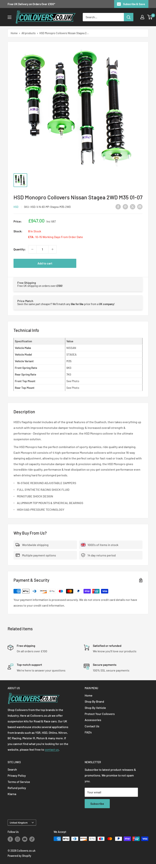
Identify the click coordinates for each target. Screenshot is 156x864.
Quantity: (20, 249)
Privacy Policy (17, 775)
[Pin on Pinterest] (125, 206)
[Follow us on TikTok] (32, 839)
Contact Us (92, 726)
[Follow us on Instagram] (17, 839)
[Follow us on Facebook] (10, 839)
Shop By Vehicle (95, 707)
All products (28, 33)
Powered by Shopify (19, 855)
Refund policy (17, 788)
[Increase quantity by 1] (53, 249)
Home (14, 33)
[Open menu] (9, 17)
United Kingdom (19, 822)
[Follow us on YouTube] (24, 839)
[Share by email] (139, 206)
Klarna (12, 794)
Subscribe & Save (134, 4)
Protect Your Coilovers (100, 714)
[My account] (142, 17)
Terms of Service (19, 782)
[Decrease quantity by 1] (32, 249)
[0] (150, 17)
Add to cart (44, 263)
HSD (16, 206)
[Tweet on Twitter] (132, 206)
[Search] (128, 17)
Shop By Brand (94, 701)
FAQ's (88, 732)
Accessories (93, 720)
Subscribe (97, 803)
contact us (52, 749)
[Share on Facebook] (118, 206)
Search (12, 769)
